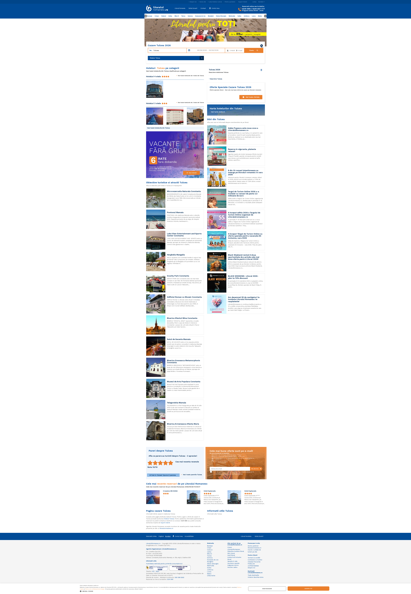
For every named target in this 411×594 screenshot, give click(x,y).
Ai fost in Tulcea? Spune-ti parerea (162, 475)
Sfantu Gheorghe (221, 16)
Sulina (239, 16)
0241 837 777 (258, 9)
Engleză (161, 536)
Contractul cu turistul (255, 560)
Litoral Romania (180, 8)
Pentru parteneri (230, 2)
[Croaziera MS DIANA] (153, 497)
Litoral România (246, 536)
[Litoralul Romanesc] (157, 8)
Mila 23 (177, 16)
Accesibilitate (189, 536)
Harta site (203, 2)
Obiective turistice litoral (235, 551)
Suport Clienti (242, 2)
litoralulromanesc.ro (166, 528)
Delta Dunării (259, 536)
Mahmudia (232, 16)
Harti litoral (231, 555)
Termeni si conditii (254, 558)
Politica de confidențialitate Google (95, 589)
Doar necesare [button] (267, 588)
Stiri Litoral (231, 553)
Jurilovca (246, 16)
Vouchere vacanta (233, 563)
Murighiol (211, 16)
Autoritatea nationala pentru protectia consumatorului (164, 563)
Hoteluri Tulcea (176, 58)
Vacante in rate (232, 561)
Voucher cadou (232, 567)
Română (168, 536)
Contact (203, 8)
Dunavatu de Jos (200, 16)
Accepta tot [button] (308, 588)
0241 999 (246, 9)
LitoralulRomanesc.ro (153, 543)
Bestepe (149, 16)
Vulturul (163, 16)
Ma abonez (255, 469)
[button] (149, 89)
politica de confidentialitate (233, 474)
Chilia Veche (211, 575)
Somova (190, 16)
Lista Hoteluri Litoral (215, 2)
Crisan (157, 16)
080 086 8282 (179, 577)
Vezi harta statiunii (218, 112)
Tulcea (183, 16)
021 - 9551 (155, 571)
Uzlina (170, 16)
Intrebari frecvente (254, 562)
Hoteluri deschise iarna (255, 577)
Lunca (254, 16)
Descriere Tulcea (216, 79)
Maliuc (260, 16)
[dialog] (205, 588)
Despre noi (193, 2)
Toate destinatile (253, 575)
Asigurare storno (233, 565)
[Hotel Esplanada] (193, 497)
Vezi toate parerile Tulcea (192, 474)
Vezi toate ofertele (252, 97)
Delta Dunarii (193, 8)
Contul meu (216, 8)
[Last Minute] (205, 32)
